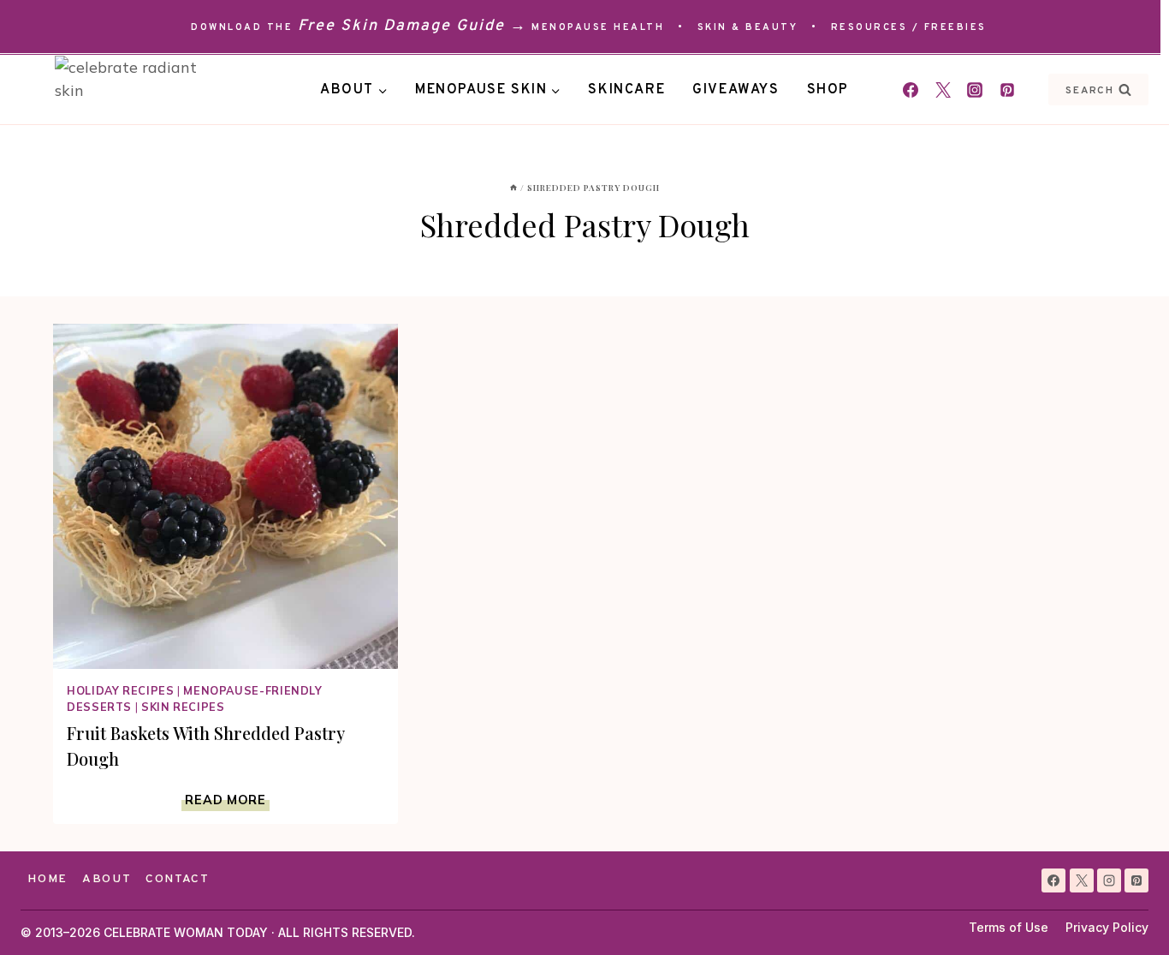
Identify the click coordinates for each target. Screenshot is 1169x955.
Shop (828, 89)
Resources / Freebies (909, 27)
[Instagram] (974, 90)
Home (47, 879)
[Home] (513, 188)
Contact (177, 879)
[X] (1082, 880)
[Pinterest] (1007, 90)
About (106, 879)
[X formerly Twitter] (943, 90)
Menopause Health (597, 27)
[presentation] (225, 496)
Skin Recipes (183, 706)
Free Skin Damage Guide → (412, 26)
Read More (227, 800)
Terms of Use (1008, 927)
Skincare (626, 89)
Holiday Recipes (120, 690)
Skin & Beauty (747, 27)
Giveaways (735, 89)
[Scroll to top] (1125, 910)
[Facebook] (910, 90)
